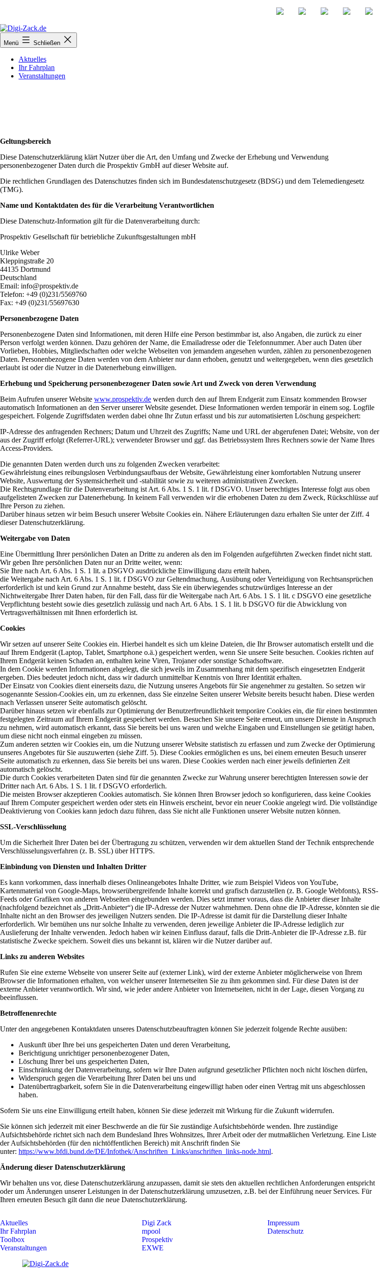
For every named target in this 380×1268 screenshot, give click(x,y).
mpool (151, 1231)
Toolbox (12, 1239)
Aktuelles (32, 59)
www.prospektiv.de (122, 399)
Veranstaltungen (42, 76)
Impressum (283, 1223)
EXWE (153, 1248)
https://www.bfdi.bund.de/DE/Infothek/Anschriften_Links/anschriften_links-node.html (145, 1151)
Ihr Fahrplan (37, 67)
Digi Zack (156, 1223)
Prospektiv (157, 1239)
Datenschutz (285, 1231)
